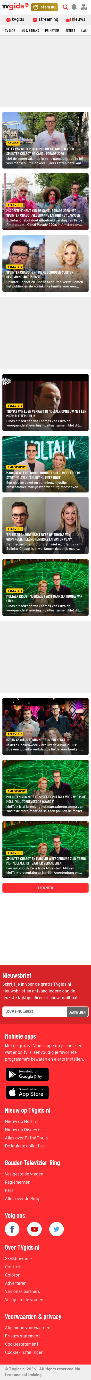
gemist (70, 30)
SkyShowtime (18, 1259)
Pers (9, 1191)
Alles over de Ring (22, 1199)
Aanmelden (77, 1012)
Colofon (13, 1275)
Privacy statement (22, 1336)
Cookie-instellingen (24, 1353)
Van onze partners (22, 1292)
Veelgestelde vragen (24, 1174)
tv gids (10, 30)
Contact (13, 1267)
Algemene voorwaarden (27, 1328)
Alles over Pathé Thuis (26, 1138)
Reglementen (18, 1182)
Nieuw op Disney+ (22, 1130)
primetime (52, 30)
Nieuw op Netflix (21, 1122)
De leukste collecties (25, 1146)
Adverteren (16, 1283)
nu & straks (30, 30)
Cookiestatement (21, 1344)
